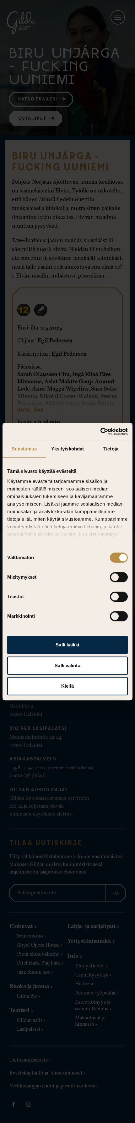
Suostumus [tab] (24, 448)
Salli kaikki (67, 644)
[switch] (119, 577)
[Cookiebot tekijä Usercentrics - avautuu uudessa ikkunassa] (100, 431)
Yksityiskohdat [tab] (67, 448)
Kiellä (67, 686)
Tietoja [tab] (110, 448)
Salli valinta (67, 665)
